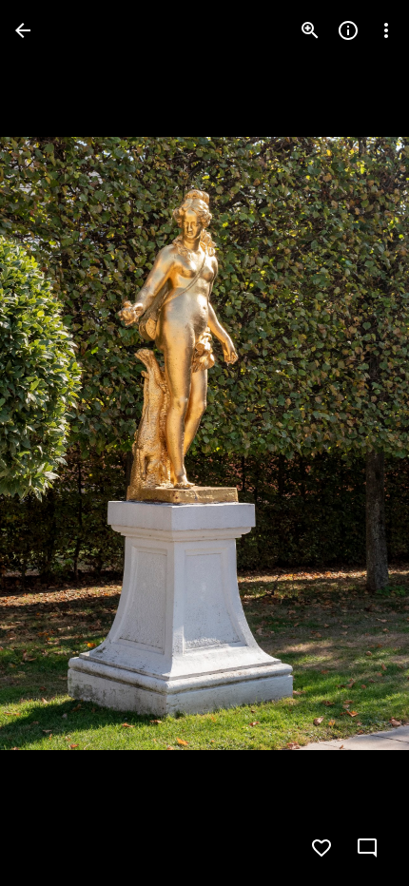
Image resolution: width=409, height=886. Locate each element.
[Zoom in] (310, 30)
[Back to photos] (23, 30)
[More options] (386, 30)
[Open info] (348, 30)
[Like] (321, 848)
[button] (53, 443)
